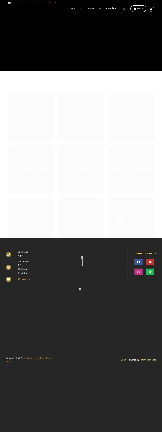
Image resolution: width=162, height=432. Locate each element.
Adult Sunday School (131, 169)
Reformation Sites (148, 359)
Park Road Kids (31, 117)
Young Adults (131, 117)
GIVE (140, 8)
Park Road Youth (80, 117)
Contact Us (24, 279)
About (74, 8)
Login (123, 359)
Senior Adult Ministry (81, 169)
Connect (92, 8)
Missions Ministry (81, 221)
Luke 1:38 (113, 42)
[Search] (124, 9)
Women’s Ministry (31, 169)
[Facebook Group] (151, 9)
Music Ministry (30, 221)
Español (111, 8)
